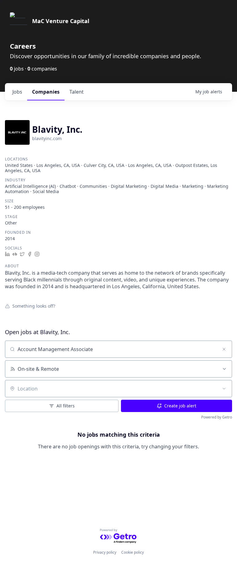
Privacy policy (104, 552)
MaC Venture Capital (60, 21)
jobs (17, 91)
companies (46, 91)
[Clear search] (224, 349)
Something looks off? (33, 306)
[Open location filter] (224, 388)
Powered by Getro (216, 417)
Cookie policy (132, 552)
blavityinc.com (47, 138)
